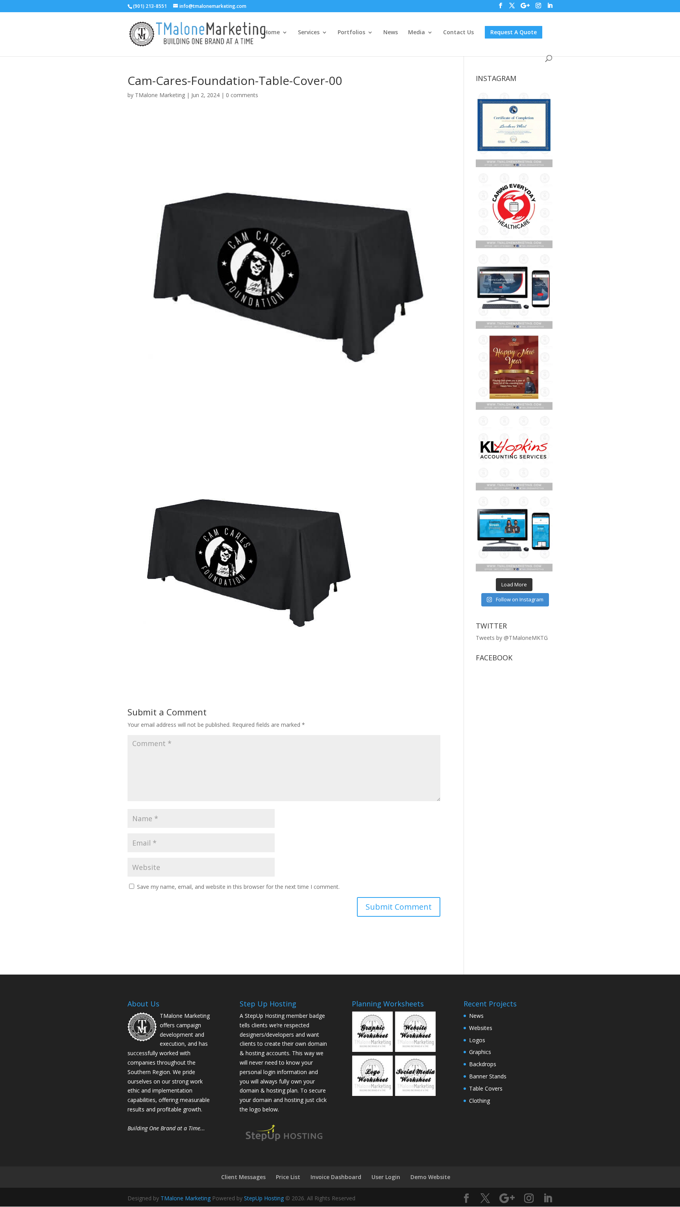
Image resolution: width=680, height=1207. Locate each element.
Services (309, 32)
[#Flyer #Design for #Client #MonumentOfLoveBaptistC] (514, 371)
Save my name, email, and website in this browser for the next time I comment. (238, 886)
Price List (288, 1177)
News (390, 32)
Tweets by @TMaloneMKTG (512, 637)
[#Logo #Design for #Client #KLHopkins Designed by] (514, 452)
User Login (385, 1177)
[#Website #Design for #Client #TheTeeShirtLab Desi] (514, 532)
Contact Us (458, 32)
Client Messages (243, 1177)
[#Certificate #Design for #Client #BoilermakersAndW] (514, 128)
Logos (477, 1040)
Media (416, 32)
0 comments (242, 95)
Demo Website (430, 1177)
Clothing (479, 1100)
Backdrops (482, 1064)
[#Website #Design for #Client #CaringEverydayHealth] (514, 290)
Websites (480, 1028)
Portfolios (351, 32)
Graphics (480, 1052)
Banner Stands (487, 1076)
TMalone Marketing (160, 95)
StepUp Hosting (264, 1198)
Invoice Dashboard (335, 1177)
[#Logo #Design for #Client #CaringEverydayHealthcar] (514, 209)
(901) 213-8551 (150, 6)
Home (272, 32)
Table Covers (486, 1088)
